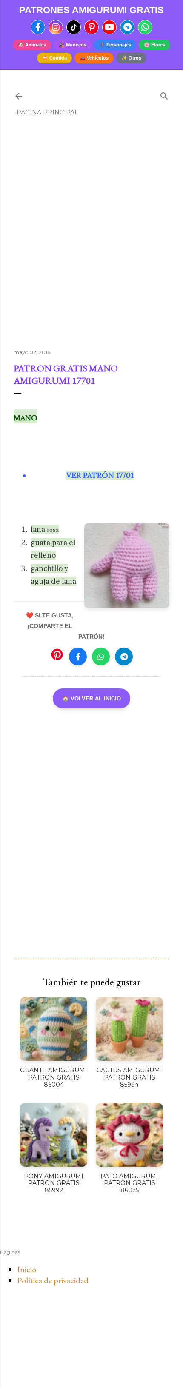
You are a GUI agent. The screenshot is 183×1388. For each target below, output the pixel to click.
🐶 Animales (32, 44)
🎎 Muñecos (72, 44)
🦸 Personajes (115, 44)
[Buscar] (164, 94)
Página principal (47, 112)
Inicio (26, 1269)
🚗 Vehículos (94, 57)
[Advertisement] (91, 236)
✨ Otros (131, 57)
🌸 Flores (154, 44)
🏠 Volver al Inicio (91, 698)
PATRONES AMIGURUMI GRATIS (91, 10)
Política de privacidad (53, 1280)
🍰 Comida (54, 57)
